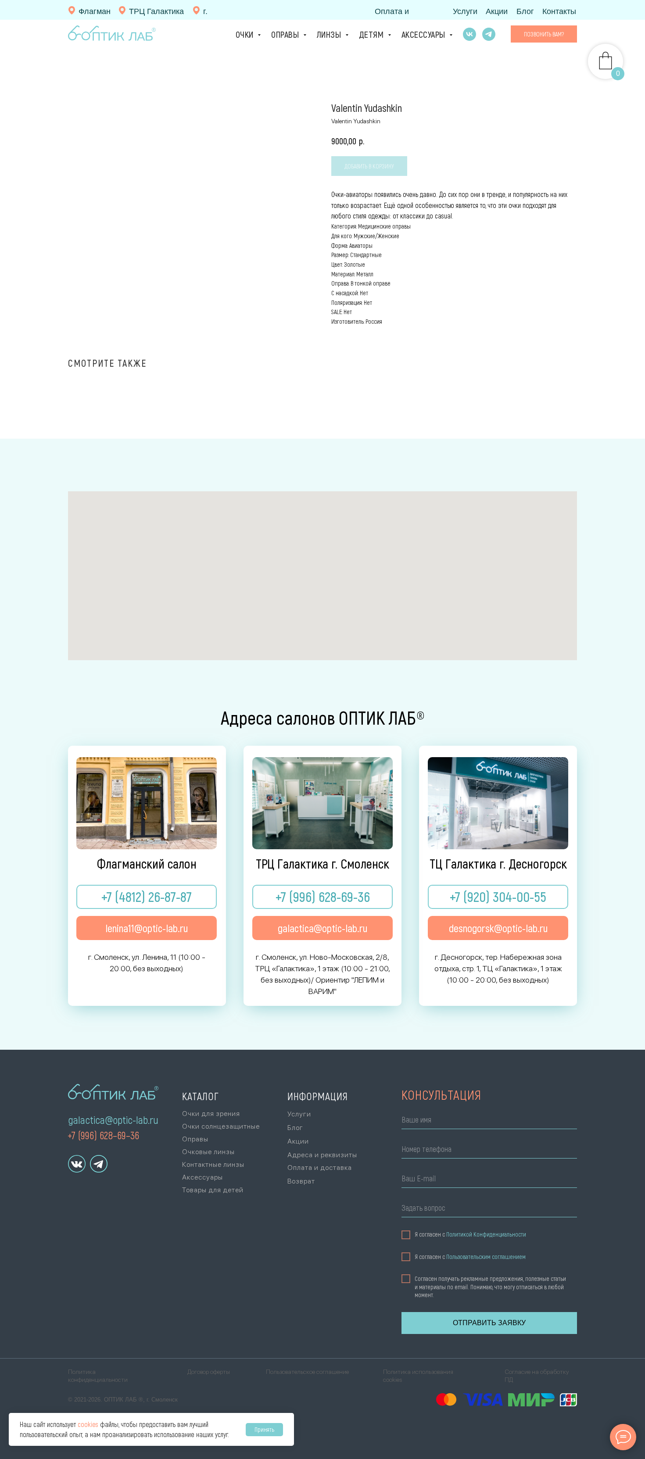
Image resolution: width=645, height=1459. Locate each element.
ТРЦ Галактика (156, 11)
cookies (88, 1424)
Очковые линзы (208, 1152)
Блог (525, 11)
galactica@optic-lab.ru (113, 1119)
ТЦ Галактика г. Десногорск (498, 863)
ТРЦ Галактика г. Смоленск (322, 863)
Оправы (286, 34)
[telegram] (488, 34)
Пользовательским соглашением (486, 1257)
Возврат (301, 1181)
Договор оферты (208, 1371)
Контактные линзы (213, 1164)
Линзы (330, 34)
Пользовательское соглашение (307, 1371)
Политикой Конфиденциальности (486, 1234)
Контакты (559, 11)
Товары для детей (213, 1190)
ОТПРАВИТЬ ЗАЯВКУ (489, 1323)
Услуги (465, 11)
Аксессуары (424, 34)
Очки (246, 34)
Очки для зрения (211, 1113)
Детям (372, 34)
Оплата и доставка (319, 1167)
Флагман (95, 11)
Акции (497, 11)
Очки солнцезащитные (221, 1126)
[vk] (469, 34)
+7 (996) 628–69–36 (103, 1135)
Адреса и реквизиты (322, 1155)
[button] (544, 34)
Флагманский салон (147, 863)
